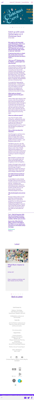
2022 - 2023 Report (17, 349)
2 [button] (12, 27)
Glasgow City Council (17, 337)
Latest (17, 244)
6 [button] (21, 27)
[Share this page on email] (25, 398)
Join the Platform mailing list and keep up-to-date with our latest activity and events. (17, 324)
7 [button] (23, 27)
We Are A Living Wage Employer (17, 344)
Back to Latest (17, 296)
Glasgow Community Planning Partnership (17, 340)
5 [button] (19, 27)
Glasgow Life (17, 338)
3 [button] (14, 27)
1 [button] (10, 27)
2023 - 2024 (17, 351)
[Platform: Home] (2, 2)
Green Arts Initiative (17, 342)
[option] (17, 14)
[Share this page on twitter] (28, 398)
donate (17, 2)
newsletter (25, 2)
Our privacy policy (17, 330)
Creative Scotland (17, 335)
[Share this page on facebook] (32, 398)
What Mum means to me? (16, 266)
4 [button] (17, 27)
